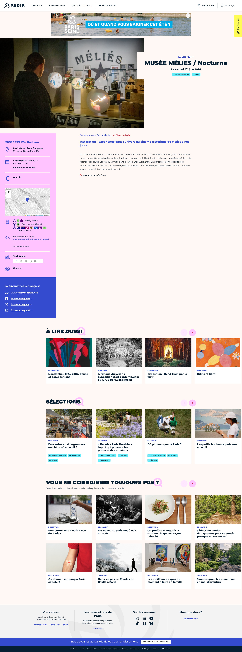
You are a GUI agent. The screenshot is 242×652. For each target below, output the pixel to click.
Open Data (134, 649)
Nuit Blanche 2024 (120, 135)
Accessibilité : (103, 649)
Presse (125, 649)
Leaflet (28, 215)
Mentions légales (77, 649)
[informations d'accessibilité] (28, 261)
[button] (27, 200)
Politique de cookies (150, 649)
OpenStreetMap (39, 215)
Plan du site (167, 649)
